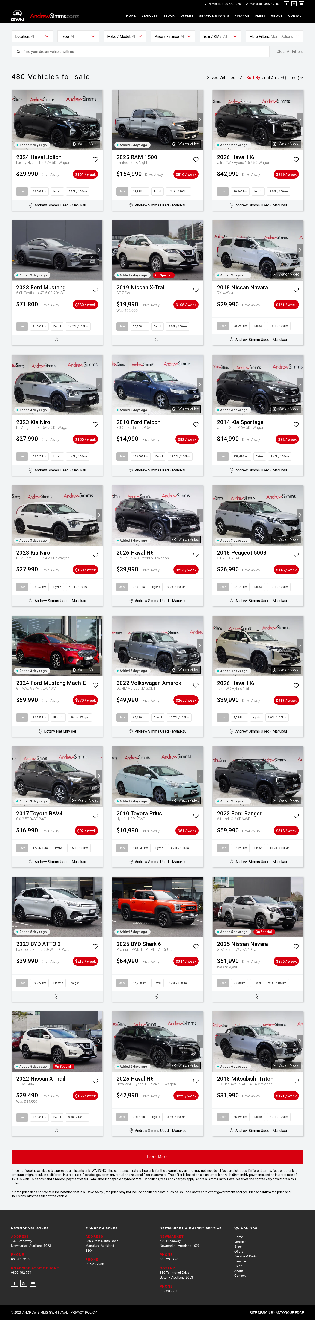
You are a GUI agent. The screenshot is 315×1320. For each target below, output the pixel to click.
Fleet (260, 15)
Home (131, 15)
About (277, 15)
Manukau (256, 4)
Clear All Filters (289, 51)
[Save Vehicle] (95, 160)
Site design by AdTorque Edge (277, 1312)
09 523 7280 (271, 4)
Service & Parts (214, 15)
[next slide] (99, 120)
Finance (242, 15)
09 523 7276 (233, 4)
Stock (169, 15)
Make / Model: (119, 36)
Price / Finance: (167, 36)
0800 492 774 (21, 1272)
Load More (157, 1157)
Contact (296, 15)
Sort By (253, 77)
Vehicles (149, 15)
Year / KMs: (212, 36)
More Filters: (259, 36)
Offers (187, 15)
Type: (65, 36)
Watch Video (88, 144)
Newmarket (216, 4)
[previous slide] (15, 120)
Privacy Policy (84, 1312)
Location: (22, 36)
